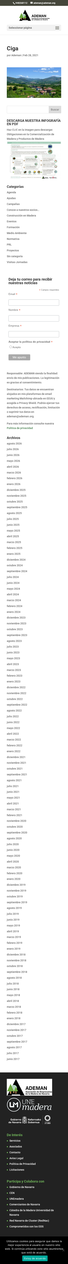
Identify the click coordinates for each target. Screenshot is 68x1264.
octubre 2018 (15, 966)
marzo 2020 (14, 867)
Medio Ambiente (17, 233)
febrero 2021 (14, 815)
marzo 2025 (14, 542)
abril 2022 (13, 733)
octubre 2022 (15, 699)
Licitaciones (16, 1169)
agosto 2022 (14, 710)
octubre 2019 (15, 896)
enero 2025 (13, 553)
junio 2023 (13, 652)
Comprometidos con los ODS (26, 1226)
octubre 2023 (15, 629)
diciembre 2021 (16, 757)
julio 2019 (13, 913)
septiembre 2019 (17, 902)
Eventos (11, 221)
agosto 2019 (14, 907)
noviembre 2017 (16, 1029)
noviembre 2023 (16, 623)
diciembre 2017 (16, 1024)
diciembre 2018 (16, 954)
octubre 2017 (15, 1035)
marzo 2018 (14, 1006)
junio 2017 (13, 1059)
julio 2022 (13, 716)
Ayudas (11, 198)
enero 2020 (13, 878)
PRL (9, 244)
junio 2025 (13, 524)
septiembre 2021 (17, 774)
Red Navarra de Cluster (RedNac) (29, 1220)
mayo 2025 (13, 530)
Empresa (15, 326)
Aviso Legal (16, 1158)
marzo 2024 (14, 600)
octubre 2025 (15, 501)
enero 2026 (13, 484)
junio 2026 (13, 455)
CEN (12, 1192)
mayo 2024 (13, 588)
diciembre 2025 (16, 489)
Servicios (14, 1140)
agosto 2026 (14, 443)
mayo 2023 (13, 658)
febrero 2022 (14, 745)
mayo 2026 (13, 460)
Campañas (13, 204)
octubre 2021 (15, 768)
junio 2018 (13, 989)
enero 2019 (13, 948)
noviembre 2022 (16, 693)
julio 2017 (13, 1053)
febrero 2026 (14, 478)
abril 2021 (13, 803)
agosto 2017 (14, 1047)
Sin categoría (15, 256)
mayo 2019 (13, 925)
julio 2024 (13, 577)
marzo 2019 (14, 937)
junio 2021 (13, 791)
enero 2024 (13, 611)
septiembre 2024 (17, 571)
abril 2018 (13, 1000)
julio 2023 (13, 646)
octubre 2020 (15, 826)
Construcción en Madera (21, 215)
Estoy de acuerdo (35, 1258)
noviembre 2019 (16, 890)
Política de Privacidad (22, 1163)
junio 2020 (13, 849)
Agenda (11, 192)
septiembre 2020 (17, 832)
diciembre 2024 (16, 559)
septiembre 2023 (17, 635)
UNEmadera (16, 1198)
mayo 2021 (13, 797)
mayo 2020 (13, 855)
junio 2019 (13, 919)
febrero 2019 (14, 942)
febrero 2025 (14, 547)
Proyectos (13, 250)
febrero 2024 (14, 606)
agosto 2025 (14, 513)
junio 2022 (13, 722)
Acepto (16, 347)
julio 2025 (13, 518)
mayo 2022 (13, 728)
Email (12, 294)
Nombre (14, 310)
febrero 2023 (14, 675)
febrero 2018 (14, 1012)
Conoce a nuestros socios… (23, 209)
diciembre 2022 (16, 687)
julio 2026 (13, 449)
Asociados (15, 1146)
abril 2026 (13, 466)
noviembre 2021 (16, 762)
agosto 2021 (14, 780)
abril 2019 (13, 931)
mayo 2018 (13, 995)
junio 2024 (13, 582)
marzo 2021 (14, 809)
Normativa (13, 238)
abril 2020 (13, 861)
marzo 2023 (14, 670)
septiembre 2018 (17, 971)
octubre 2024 (15, 565)
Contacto (14, 1152)
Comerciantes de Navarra (24, 1204)
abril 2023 (13, 664)
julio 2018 (13, 983)
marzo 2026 (14, 472)
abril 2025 (13, 536)
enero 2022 (13, 751)
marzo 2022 (14, 739)
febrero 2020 (14, 873)
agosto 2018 (14, 977)
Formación (13, 227)
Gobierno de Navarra (21, 1187)
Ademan (16, 55)
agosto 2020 (14, 838)
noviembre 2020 (16, 820)
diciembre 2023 (16, 617)
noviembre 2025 (16, 495)
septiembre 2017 (17, 1041)
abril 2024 (13, 594)
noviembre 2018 (16, 960)
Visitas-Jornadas (17, 262)
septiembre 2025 (17, 507)
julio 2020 (13, 844)
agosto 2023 (14, 640)
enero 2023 (13, 681)
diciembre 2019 (16, 884)
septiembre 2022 (17, 704)
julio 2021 (13, 786)
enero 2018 (13, 1018)
